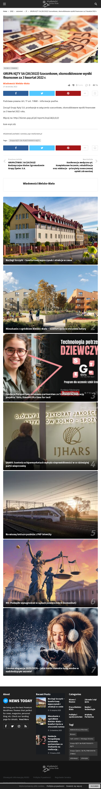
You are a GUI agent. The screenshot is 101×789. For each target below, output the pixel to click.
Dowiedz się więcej (74, 786)
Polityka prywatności (55, 786)
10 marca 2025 (55, 753)
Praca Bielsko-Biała (75, 708)
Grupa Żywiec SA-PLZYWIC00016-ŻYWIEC (83, 752)
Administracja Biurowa (79, 730)
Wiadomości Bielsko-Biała (16, 83)
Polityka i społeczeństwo (75, 716)
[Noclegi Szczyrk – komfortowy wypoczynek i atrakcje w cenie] (50, 231)
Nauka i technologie (90, 708)
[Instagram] (19, 726)
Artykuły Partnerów (89, 716)
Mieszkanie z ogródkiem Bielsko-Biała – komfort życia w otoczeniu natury (56, 721)
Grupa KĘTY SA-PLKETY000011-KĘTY (25, 140)
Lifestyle (84, 758)
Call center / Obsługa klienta (81, 739)
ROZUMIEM (94, 786)
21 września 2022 (10, 87)
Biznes (72, 734)
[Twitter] (12, 726)
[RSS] (25, 726)
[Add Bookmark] (95, 93)
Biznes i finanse (10, 68)
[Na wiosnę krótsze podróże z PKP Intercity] (50, 505)
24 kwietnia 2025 (56, 730)
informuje (74, 758)
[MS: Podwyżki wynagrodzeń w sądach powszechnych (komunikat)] (50, 573)
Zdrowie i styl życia (90, 701)
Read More (24, 719)
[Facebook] (5, 726)
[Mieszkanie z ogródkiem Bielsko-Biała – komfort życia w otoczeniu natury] (50, 299)
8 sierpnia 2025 (55, 710)
